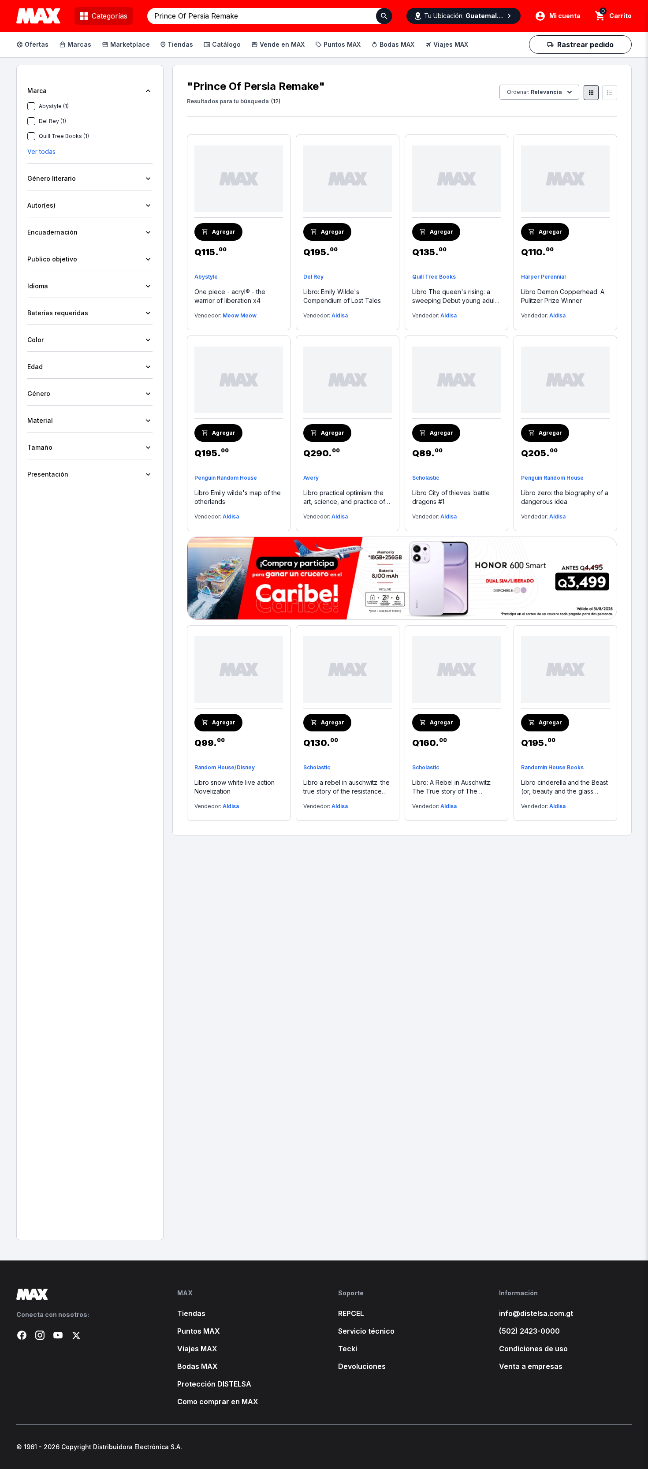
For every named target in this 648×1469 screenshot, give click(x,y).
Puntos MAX (342, 44)
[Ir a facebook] (21, 1335)
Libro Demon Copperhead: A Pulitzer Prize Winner (562, 296)
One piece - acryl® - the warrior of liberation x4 (229, 296)
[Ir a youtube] (57, 1335)
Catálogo (226, 44)
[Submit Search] (384, 16)
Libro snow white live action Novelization (234, 787)
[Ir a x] (76, 1335)
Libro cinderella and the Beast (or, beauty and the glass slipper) (564, 787)
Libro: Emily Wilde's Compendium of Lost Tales (342, 296)
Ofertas (36, 44)
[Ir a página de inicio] (82, 1294)
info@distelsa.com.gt (536, 1313)
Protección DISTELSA (214, 1384)
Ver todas (41, 151)
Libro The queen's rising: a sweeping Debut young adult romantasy (454, 296)
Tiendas (180, 44)
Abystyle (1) (54, 106)
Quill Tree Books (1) (64, 136)
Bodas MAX (397, 44)
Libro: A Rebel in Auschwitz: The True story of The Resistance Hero (452, 787)
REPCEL (351, 1313)
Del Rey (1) (52, 121)
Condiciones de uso (533, 1348)
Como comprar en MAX (217, 1401)
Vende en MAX (282, 44)
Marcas (79, 44)
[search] (600, 16)
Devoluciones (362, 1366)
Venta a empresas (530, 1366)
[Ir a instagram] (39, 1335)
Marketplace (130, 44)
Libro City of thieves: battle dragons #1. (451, 497)
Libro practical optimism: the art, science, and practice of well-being (344, 497)
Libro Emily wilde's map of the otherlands (237, 497)
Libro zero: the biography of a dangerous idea (564, 497)
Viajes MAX (450, 44)
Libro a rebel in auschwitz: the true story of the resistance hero (346, 787)
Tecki (347, 1348)
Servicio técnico (366, 1331)
